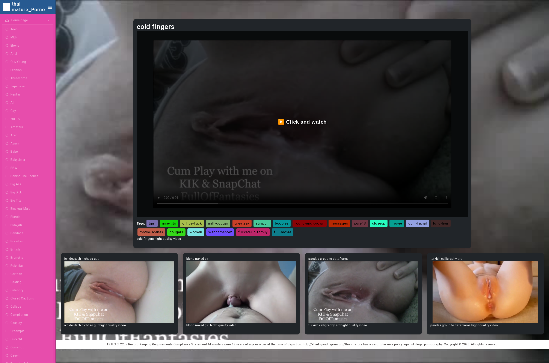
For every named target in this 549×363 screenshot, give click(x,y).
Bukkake (17, 265)
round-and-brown (309, 223)
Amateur (17, 127)
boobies (281, 223)
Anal (14, 53)
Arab (14, 135)
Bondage (17, 233)
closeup (378, 223)
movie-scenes (151, 232)
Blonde (16, 217)
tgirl (152, 223)
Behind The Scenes (25, 176)
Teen (14, 29)
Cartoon (16, 274)
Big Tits (16, 200)
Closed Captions (22, 298)
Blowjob (16, 225)
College (16, 306)
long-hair (441, 223)
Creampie (18, 331)
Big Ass (16, 184)
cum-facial (417, 223)
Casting (16, 282)
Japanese (18, 86)
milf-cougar (218, 223)
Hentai (15, 94)
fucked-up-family (253, 232)
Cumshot (17, 347)
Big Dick (16, 192)
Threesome (19, 78)
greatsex (242, 223)
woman (196, 232)
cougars (176, 232)
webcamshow (220, 232)
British (15, 249)
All (12, 102)
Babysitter (18, 159)
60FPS (15, 119)
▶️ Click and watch (302, 122)
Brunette (17, 257)
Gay (13, 110)
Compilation (19, 314)
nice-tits (169, 223)
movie (397, 223)
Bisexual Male (21, 208)
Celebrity (17, 290)
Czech (15, 355)
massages (339, 223)
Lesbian (16, 70)
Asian (15, 143)
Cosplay (16, 323)
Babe (14, 151)
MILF (14, 37)
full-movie (282, 232)
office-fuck (192, 223)
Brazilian (17, 241)
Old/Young (18, 62)
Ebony (15, 45)
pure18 (360, 223)
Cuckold (16, 339)
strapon (262, 223)
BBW (14, 168)
